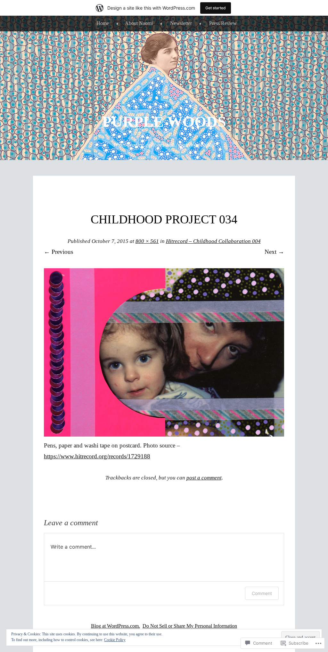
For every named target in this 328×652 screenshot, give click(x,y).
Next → (274, 251)
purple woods (164, 121)
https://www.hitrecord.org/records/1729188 (97, 456)
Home (102, 23)
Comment (262, 593)
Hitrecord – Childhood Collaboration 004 (213, 241)
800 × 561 (147, 241)
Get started (215, 7)
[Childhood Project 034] (164, 434)
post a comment (204, 478)
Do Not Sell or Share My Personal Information (190, 626)
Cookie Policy (115, 640)
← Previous (58, 251)
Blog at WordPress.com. (115, 626)
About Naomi (139, 23)
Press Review (223, 23)
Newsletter (181, 23)
